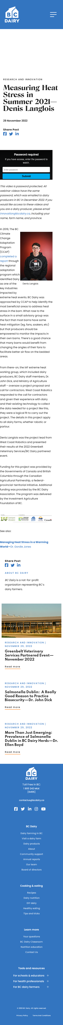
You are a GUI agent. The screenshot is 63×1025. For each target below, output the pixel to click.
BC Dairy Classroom (31, 941)
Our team (31, 864)
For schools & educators (28, 975)
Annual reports (31, 859)
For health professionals (28, 981)
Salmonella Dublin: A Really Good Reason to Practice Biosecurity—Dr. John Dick (30, 696)
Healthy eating (31, 908)
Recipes (31, 892)
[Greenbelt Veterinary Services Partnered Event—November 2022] (31, 636)
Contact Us (31, 952)
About (31, 848)
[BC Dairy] (12, 14)
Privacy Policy (22, 1015)
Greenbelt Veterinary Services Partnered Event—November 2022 (29, 655)
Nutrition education (31, 947)
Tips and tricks (31, 913)
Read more (12, 666)
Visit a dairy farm (31, 838)
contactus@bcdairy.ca (31, 800)
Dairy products (31, 843)
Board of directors (31, 869)
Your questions (31, 936)
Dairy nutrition (32, 898)
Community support (31, 854)
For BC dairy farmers (26, 987)
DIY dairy (32, 903)
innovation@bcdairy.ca (15, 213)
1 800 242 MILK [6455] (31, 790)
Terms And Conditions (42, 1015)
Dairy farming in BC (32, 833)
